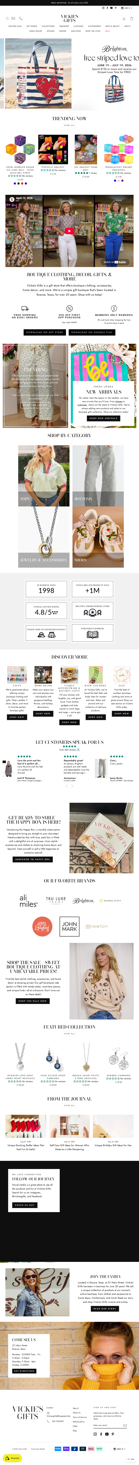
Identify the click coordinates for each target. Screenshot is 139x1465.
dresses (118, 401)
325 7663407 (58, 1421)
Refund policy (78, 1421)
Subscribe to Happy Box (32, 859)
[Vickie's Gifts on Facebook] (101, 1434)
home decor (30, 290)
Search (76, 1408)
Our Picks (76, 31)
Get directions (24, 1371)
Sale (107, 31)
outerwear (82, 404)
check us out (25, 1205)
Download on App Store (44, 332)
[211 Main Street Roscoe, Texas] (69, 1356)
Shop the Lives (93, 31)
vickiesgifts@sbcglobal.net (13, 18)
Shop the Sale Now (33, 1001)
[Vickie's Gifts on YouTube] (107, 1434)
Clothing (78, 26)
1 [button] (58, 110)
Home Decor (35, 31)
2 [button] (80, 110)
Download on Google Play (92, 332)
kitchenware (98, 1298)
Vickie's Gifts (69, 18)
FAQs (75, 1426)
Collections (48, 26)
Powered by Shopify (38, 1449)
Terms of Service (80, 1417)
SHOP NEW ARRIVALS (103, 418)
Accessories (94, 26)
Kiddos (62, 31)
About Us (76, 1412)
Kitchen (51, 31)
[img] (69, 746)
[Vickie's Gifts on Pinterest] (112, 1434)
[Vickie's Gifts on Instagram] (95, 1434)
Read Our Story (105, 1308)
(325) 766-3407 (20, 18)
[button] (15, 175)
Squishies (64, 26)
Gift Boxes (31, 26)
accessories (122, 1294)
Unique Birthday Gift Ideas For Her (113, 1145)
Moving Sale (15, 26)
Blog (75, 1430)
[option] (69, 2)
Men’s (127, 26)
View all (69, 125)
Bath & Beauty (113, 26)
